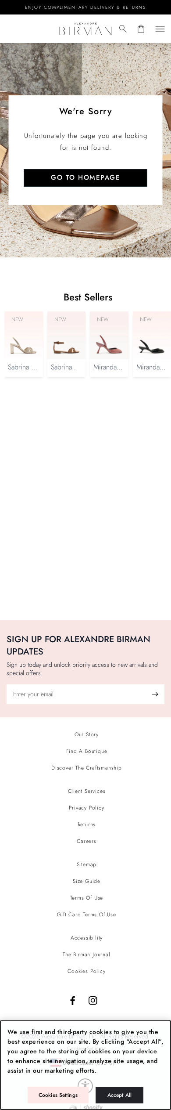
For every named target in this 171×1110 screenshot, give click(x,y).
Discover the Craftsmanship (86, 768)
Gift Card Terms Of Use (86, 914)
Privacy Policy (86, 808)
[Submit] (154, 694)
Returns (87, 824)
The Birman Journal (86, 954)
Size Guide (86, 881)
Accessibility (87, 938)
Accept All (119, 1095)
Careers (86, 841)
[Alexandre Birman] (86, 29)
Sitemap (87, 864)
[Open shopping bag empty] (141, 29)
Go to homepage (85, 177)
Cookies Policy (86, 971)
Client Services (87, 791)
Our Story (87, 734)
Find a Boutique (86, 751)
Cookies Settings (58, 1095)
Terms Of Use (86, 898)
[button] (123, 28)
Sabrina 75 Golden (23, 371)
